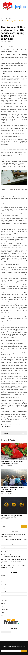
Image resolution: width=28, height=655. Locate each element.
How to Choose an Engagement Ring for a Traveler (13, 544)
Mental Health (4, 600)
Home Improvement (6, 591)
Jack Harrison (3, 41)
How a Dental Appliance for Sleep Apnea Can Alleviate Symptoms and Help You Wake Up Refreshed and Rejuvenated (13, 561)
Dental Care (4, 575)
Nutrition (3, 603)
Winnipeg (8, 426)
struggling (3, 426)
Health (9, 425)
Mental (18, 425)
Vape (2, 615)
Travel (2, 612)
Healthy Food (4, 584)
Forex (2, 578)
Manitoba (13, 425)
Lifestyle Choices (5, 597)
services (22, 425)
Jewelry (3, 594)
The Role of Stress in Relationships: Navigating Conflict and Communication (13, 489)
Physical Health (4, 609)
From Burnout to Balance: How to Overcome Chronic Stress (12, 462)
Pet (2, 606)
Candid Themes (13, 648)
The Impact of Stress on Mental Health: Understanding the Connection (11, 517)
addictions (4, 425)
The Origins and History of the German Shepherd (12, 547)
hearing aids (4, 588)
